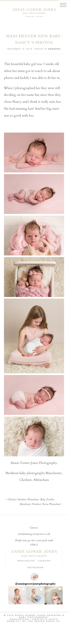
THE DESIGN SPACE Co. (44, 621)
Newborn (54, 49)
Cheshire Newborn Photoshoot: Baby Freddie (31, 500)
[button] (17, 595)
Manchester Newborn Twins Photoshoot (40, 504)
